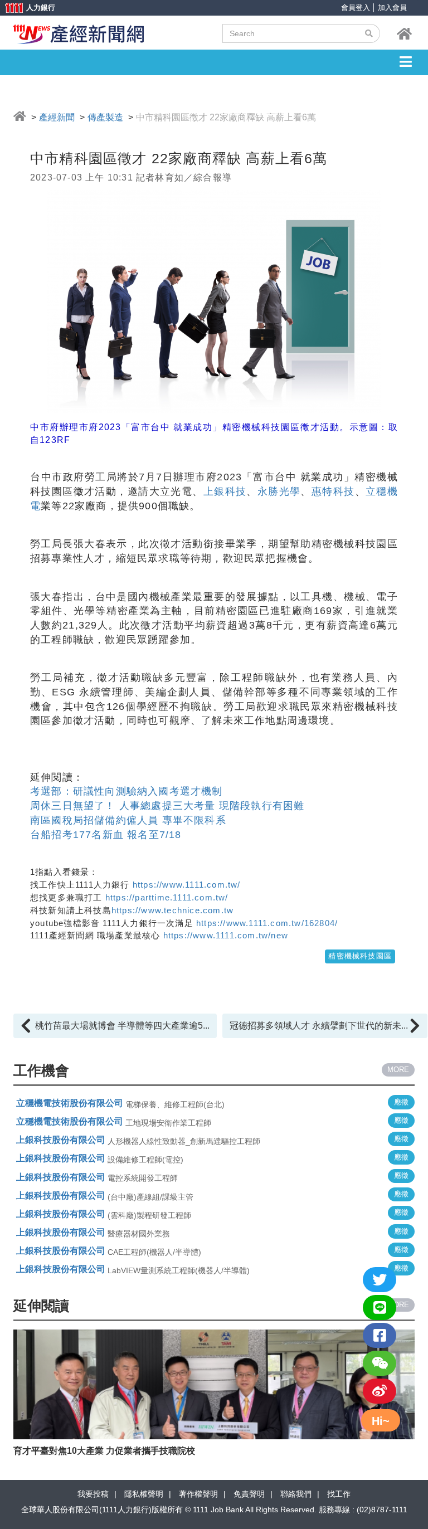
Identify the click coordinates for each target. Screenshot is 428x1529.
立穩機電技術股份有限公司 (69, 1103)
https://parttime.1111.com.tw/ (166, 897)
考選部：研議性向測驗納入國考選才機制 (126, 791)
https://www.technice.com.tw (172, 910)
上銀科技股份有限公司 (60, 1140)
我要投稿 (93, 1493)
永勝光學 (279, 491)
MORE (398, 1069)
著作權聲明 (198, 1493)
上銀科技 (225, 491)
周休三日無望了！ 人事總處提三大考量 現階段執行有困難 (167, 805)
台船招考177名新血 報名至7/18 (106, 834)
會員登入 (355, 7)
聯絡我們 (296, 1493)
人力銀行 (25, 8)
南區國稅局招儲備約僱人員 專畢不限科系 (128, 820)
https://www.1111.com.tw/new (225, 935)
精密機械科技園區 (360, 956)
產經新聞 (57, 117)
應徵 (401, 1102)
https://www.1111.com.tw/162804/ (265, 923)
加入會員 (392, 7)
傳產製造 (105, 117)
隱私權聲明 (143, 1493)
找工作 (339, 1493)
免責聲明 (249, 1493)
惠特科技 (333, 491)
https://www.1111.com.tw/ (187, 884)
